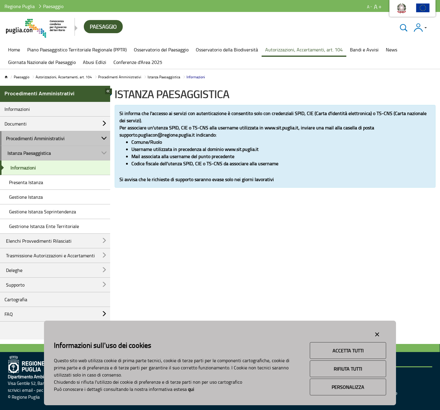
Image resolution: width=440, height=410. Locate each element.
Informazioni (17, 109)
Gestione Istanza (26, 197)
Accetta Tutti (348, 350)
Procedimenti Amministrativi (119, 76)
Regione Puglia (19, 6)
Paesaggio (21, 76)
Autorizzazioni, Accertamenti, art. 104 (64, 76)
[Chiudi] (403, 28)
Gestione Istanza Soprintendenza (42, 211)
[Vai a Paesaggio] (36, 28)
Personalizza (348, 387)
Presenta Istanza (26, 182)
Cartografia (15, 299)
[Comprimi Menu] (108, 93)
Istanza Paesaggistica (164, 76)
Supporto (15, 285)
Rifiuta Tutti (348, 368)
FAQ (8, 314)
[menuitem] (14, 50)
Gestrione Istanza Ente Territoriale (44, 226)
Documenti (15, 123)
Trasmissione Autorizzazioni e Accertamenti (50, 255)
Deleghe (14, 270)
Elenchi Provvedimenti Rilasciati (39, 241)
